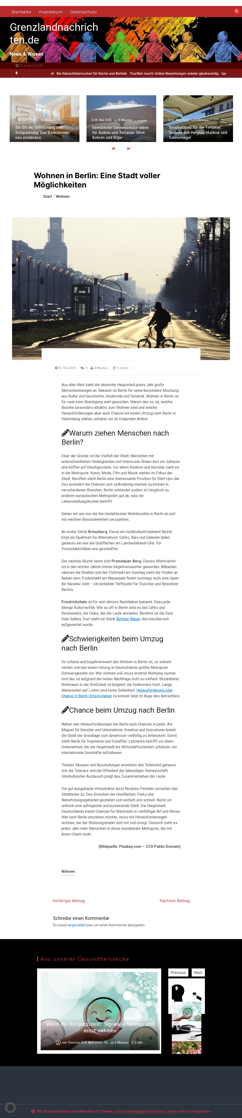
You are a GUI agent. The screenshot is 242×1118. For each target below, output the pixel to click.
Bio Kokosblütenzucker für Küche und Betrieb (65, 73)
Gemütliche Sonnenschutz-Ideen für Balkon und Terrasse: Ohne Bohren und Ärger (120, 132)
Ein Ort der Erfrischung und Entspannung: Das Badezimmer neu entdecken (42, 132)
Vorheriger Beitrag (68, 900)
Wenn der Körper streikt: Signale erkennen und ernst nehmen (100, 1027)
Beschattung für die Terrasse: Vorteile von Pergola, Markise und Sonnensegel (198, 132)
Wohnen (68, 871)
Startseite (21, 11)
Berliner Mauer (128, 619)
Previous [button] (178, 972)
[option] (65, 73)
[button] (10, 1107)
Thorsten (74, 1043)
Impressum (51, 11)
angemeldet (77, 925)
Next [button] (198, 972)
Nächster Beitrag (175, 900)
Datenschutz (83, 11)
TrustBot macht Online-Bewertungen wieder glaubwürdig (147, 73)
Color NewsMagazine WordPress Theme (146, 1111)
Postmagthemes (198, 1111)
